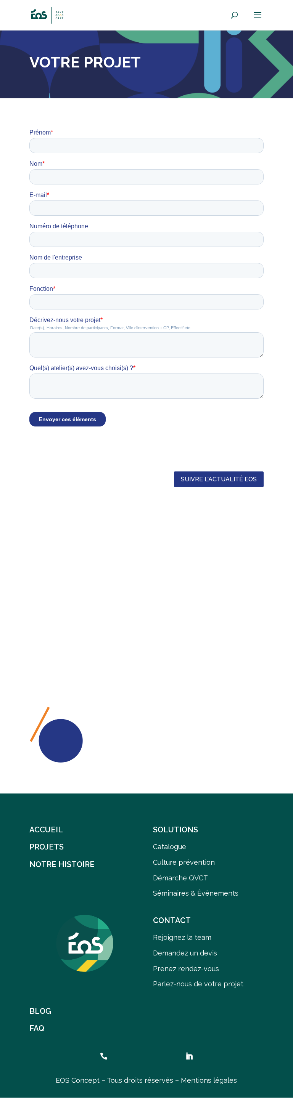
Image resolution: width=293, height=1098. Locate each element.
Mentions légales (209, 1080)
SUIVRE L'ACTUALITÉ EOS (219, 479)
